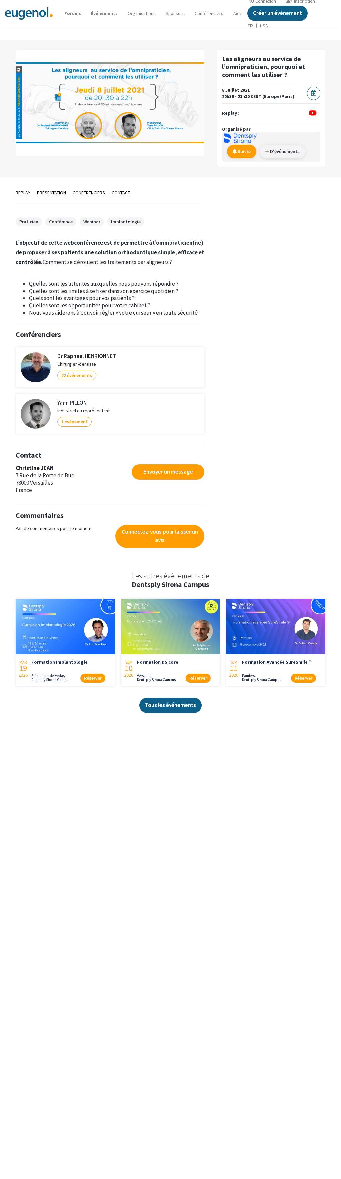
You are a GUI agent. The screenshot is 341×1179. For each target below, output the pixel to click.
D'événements (284, 151)
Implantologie (126, 222)
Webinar (91, 222)
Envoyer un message (168, 471)
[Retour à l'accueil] (29, 13)
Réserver (93, 678)
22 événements (76, 375)
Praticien (28, 222)
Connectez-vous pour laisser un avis (160, 536)
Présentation (51, 193)
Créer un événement (277, 13)
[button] (238, 13)
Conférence (61, 222)
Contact (121, 193)
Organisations (142, 13)
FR (250, 26)
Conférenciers (209, 13)
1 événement (74, 422)
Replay (23, 193)
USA (264, 26)
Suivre (244, 151)
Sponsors (175, 13)
